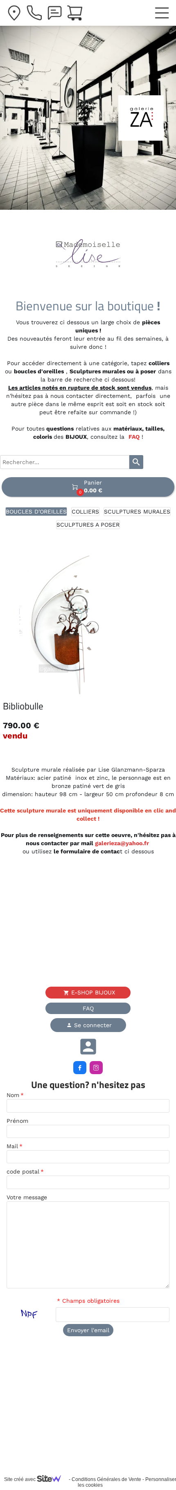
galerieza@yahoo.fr (123, 843)
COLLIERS (85, 511)
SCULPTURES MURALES (137, 511)
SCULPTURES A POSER (88, 524)
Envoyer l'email (88, 1330)
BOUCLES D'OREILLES (36, 511)
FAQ (134, 436)
